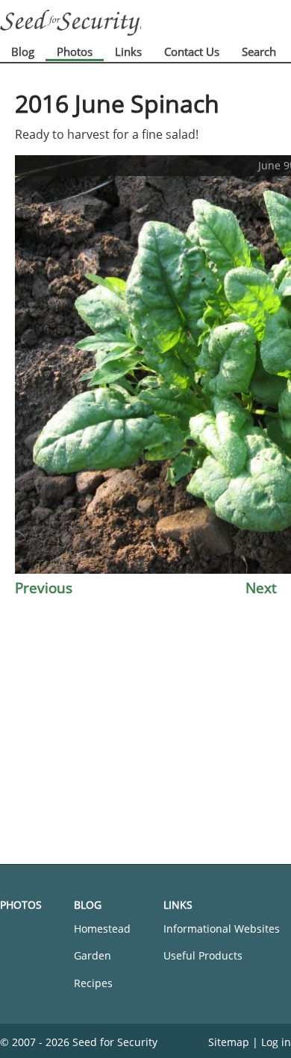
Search (259, 51)
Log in (276, 1042)
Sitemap (228, 1042)
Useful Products (202, 955)
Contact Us (191, 51)
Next (261, 587)
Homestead (102, 928)
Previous (43, 587)
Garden (92, 955)
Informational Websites (221, 928)
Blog (22, 51)
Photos (75, 51)
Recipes (93, 983)
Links (128, 51)
